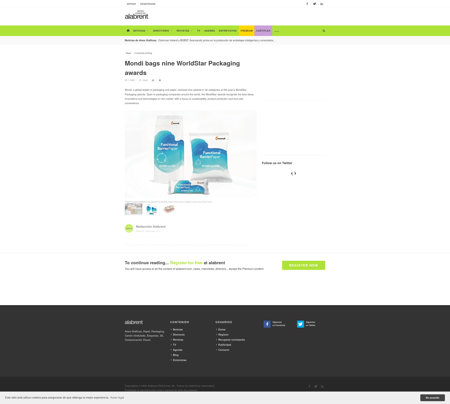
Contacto (223, 350)
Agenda (177, 350)
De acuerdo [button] (432, 397)
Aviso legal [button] (117, 397)
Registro (223, 334)
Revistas (178, 339)
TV (174, 344)
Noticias (178, 329)
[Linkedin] (321, 4)
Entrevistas (180, 360)
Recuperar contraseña (231, 339)
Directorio (179, 334)
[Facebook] (307, 4)
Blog (176, 355)
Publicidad (224, 344)
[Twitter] (314, 4)
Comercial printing (143, 52)
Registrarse (148, 3)
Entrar (131, 3)
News (128, 52)
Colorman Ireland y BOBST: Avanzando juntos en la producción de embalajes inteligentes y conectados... (216, 40)
